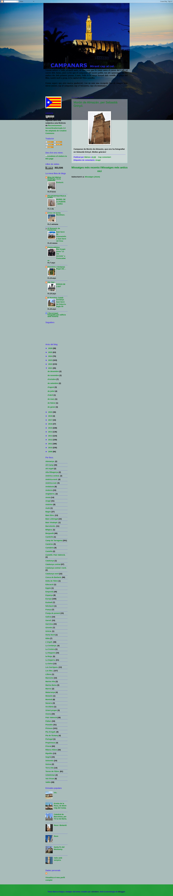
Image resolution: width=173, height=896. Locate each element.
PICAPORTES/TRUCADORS (57, 196)
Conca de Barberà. (53, 577)
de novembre (53, 375)
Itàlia (47, 638)
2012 (50, 440)
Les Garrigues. (51, 667)
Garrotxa (49, 624)
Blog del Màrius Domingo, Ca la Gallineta (54, 179)
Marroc (48, 689)
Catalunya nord (52, 574)
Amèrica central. (52, 476)
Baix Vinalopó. (51, 522)
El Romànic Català (55, 298)
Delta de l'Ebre (51, 581)
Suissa (48, 764)
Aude (47, 508)
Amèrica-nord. (51, 479)
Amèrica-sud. (51, 483)
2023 (50, 360)
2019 (50, 416)
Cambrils (49, 537)
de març (51, 399)
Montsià (48, 699)
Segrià (48, 757)
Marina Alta (50, 681)
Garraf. (48, 620)
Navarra (48, 703)
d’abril (51, 395)
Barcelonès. (50, 526)
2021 (50, 368)
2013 (50, 436)
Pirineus (49, 728)
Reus (56, 836)
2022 (50, 364)
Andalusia (49, 487)
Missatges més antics (114, 167)
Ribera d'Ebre (51, 750)
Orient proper (51, 710)
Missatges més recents (85, 167)
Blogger (121, 892)
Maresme (49, 678)
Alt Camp (49, 465)
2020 (50, 412)
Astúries (49, 504)
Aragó (98, 160)
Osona (48, 714)
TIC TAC (51, 282)
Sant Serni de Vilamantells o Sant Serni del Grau (61, 236)
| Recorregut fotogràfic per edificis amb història (57, 314)
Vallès (48, 782)
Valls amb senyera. (58, 859)
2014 (50, 432)
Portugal (49, 739)
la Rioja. (48, 656)
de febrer (52, 403)
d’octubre (52, 379)
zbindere (95, 892)
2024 (50, 356)
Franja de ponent (52, 613)
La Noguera (50, 653)
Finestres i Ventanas (56, 267)
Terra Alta (49, 768)
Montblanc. (60, 215)
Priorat (48, 746)
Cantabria (49, 548)
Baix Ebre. (49, 515)
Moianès (49, 696)
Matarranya (50, 692)
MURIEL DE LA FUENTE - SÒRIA (60, 201)
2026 (50, 348)
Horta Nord (50, 635)
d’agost (51, 387)
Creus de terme (54, 213)
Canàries (49, 544)
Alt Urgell (49, 469)
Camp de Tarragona (53, 540)
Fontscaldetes (54, 247)
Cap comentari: (105, 157)
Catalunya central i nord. (55, 568)
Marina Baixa (51, 685)
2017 (50, 420)
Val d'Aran (49, 779)
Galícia (48, 617)
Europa (48, 599)
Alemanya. (49, 461)
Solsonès (49, 761)
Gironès (48, 627)
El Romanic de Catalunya (54, 229)
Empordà (49, 592)
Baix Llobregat (51, 519)
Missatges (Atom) (92, 177)
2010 (50, 447)
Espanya (49, 595)
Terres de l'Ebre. (52, 771)
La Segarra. (50, 660)
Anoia (47, 497)
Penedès (49, 725)
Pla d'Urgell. (50, 732)
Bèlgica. (48, 530)
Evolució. (60, 182)
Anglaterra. (50, 494)
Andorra (48, 490)
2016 (50, 424)
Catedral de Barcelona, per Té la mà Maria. (60, 816)
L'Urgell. (49, 642)
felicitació (49, 606)
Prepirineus (50, 743)
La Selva (49, 663)
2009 (50, 451)
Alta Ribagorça (51, 472)
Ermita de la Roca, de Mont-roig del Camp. (60, 805)
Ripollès (48, 753)
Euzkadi (48, 602)
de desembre (53, 371)
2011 (50, 444)
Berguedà (49, 533)
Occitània (49, 707)
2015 (50, 428)
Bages (48, 512)
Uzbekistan (50, 775)
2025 (50, 352)
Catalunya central (52, 564)
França (48, 609)
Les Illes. (49, 671)
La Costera (50, 649)
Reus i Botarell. (60, 825)
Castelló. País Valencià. (55, 555)
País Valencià (51, 717)
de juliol (51, 391)
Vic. (55, 793)
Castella (48, 551)
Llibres (48, 674)
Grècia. (48, 631)
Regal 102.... (61, 269)
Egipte (48, 588)
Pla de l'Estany (51, 735)
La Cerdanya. (51, 645)
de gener (52, 407)
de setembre (53, 383)
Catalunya (49, 561)
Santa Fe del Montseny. (59, 848)
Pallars (48, 721)
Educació (49, 584)
